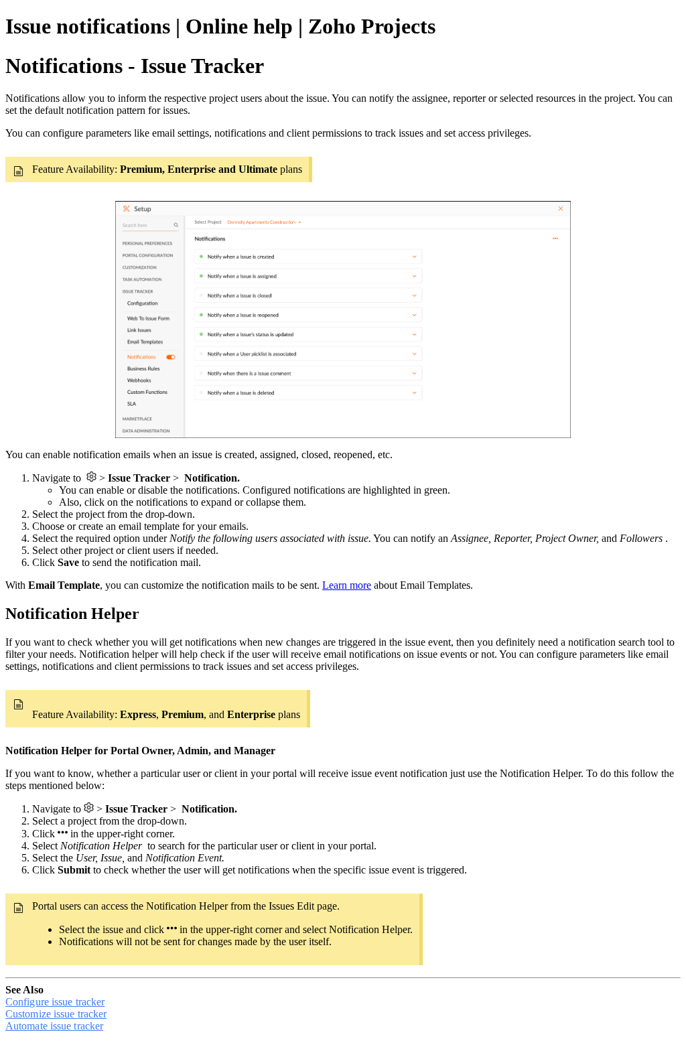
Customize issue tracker (56, 1013)
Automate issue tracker (54, 1026)
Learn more (346, 585)
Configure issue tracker (55, 1001)
